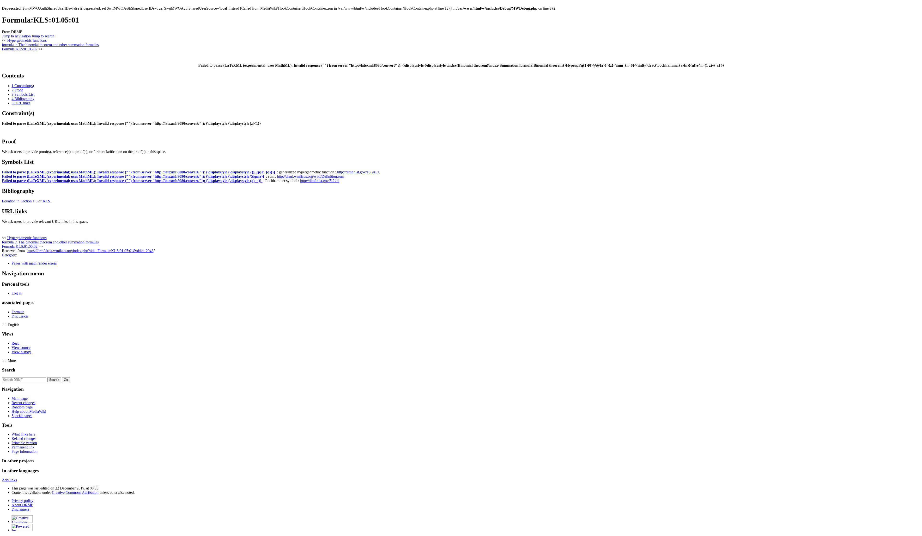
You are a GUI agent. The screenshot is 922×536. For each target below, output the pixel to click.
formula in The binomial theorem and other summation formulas (50, 45)
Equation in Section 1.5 (19, 201)
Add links (9, 480)
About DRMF (22, 505)
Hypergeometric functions (27, 40)
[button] (4, 324)
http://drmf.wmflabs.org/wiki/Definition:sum (310, 176)
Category (9, 255)
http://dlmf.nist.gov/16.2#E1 (358, 172)
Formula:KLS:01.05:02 (19, 49)
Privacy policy (22, 501)
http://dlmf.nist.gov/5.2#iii (319, 181)
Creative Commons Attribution (75, 492)
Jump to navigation (16, 36)
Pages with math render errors (34, 263)
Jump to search (43, 36)
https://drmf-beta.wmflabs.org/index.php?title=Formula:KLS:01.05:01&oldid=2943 (90, 251)
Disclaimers (20, 509)
